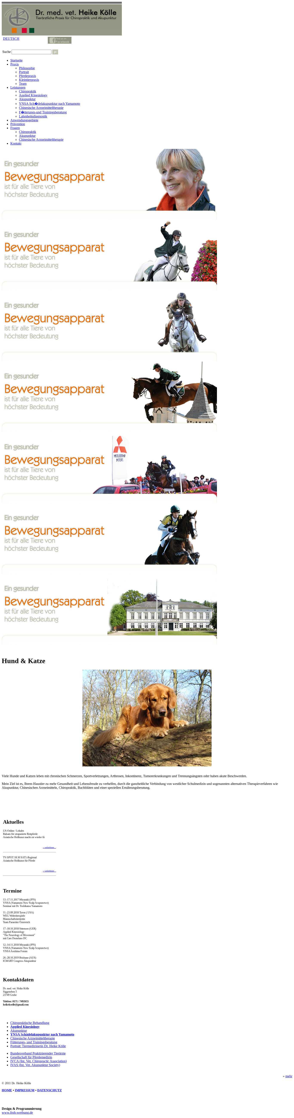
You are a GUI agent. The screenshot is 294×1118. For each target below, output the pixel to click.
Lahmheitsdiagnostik (33, 116)
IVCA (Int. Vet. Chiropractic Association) (38, 1061)
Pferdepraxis (27, 76)
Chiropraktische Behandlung (29, 1023)
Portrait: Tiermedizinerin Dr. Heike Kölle (38, 1046)
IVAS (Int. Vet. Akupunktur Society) (35, 1065)
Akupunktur (27, 99)
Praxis (14, 64)
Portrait (24, 72)
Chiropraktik (27, 91)
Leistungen (17, 87)
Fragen (15, 128)
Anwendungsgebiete (24, 120)
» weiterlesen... (49, 847)
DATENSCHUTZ (49, 1090)
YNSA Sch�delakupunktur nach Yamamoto (49, 103)
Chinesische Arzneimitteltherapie (41, 108)
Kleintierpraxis (29, 80)
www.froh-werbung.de (17, 1112)
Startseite (16, 60)
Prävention (17, 124)
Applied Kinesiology (33, 95)
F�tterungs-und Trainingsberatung (43, 112)
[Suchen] (55, 51)
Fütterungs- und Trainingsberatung (33, 1042)
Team (22, 83)
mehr (288, 1076)
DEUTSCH (11, 38)
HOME (7, 1090)
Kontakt (15, 143)
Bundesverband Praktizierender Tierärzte (38, 1053)
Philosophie (27, 68)
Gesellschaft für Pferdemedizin (31, 1057)
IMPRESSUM (24, 1090)
